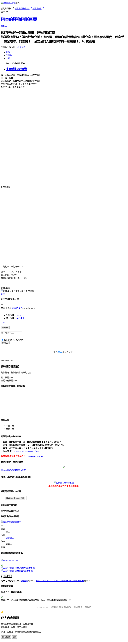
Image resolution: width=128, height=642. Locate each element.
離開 (14, 637)
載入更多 (5, 328)
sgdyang (24, 581)
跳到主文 (5, 26)
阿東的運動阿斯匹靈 (19, 19)
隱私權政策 (78, 607)
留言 (20, 308)
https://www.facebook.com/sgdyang (26, 451)
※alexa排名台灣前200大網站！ (14, 470)
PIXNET (45, 607)
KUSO (19, 315)
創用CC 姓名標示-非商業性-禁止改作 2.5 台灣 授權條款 (60, 581)
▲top (3, 323)
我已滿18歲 (6, 637)
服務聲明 (87, 607)
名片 (8, 58)
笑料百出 (20, 318)
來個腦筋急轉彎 (16, 69)
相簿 (8, 52)
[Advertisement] (13, 402)
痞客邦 (15, 308)
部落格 (9, 55)
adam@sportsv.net (35, 456)
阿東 (3, 294)
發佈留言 (5, 343)
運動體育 (22, 47)
